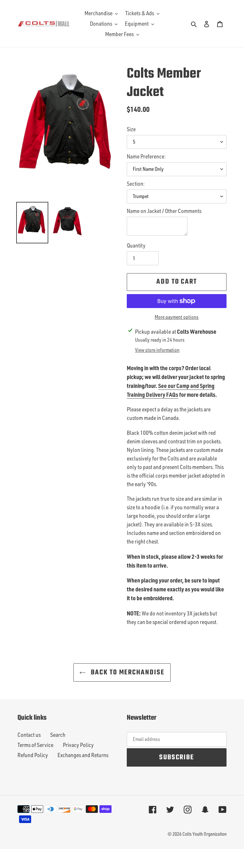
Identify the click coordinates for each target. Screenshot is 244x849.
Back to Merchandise (126, 672)
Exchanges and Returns (83, 754)
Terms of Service (35, 744)
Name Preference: (146, 156)
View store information (157, 350)
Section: (136, 183)
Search (57, 734)
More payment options (177, 317)
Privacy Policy (78, 744)
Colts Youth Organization (204, 834)
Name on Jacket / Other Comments (164, 210)
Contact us (29, 734)
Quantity (136, 245)
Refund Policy (32, 754)
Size (131, 128)
